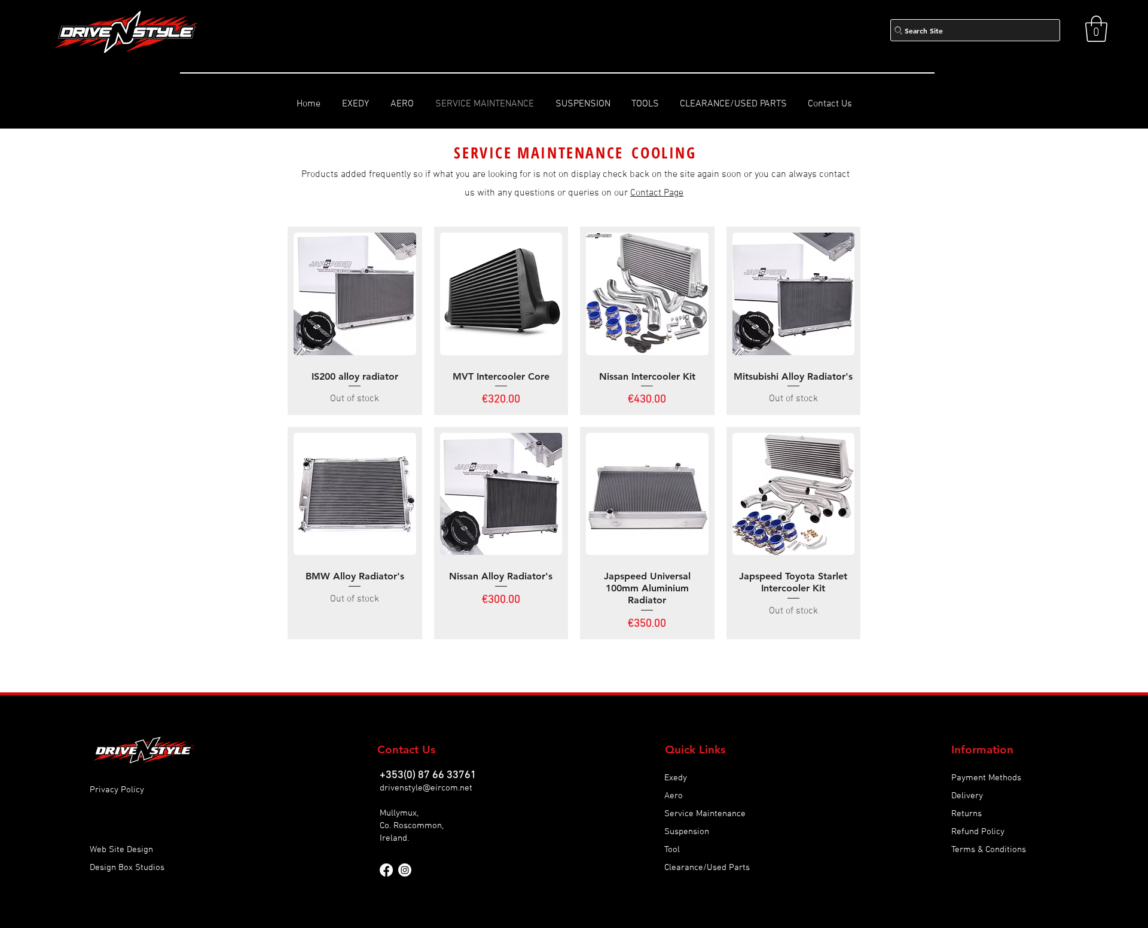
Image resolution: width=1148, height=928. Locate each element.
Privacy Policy (117, 789)
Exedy (675, 778)
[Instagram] (404, 870)
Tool (672, 849)
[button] (1096, 29)
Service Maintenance (705, 813)
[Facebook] (386, 870)
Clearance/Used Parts (707, 867)
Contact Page (656, 193)
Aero (673, 795)
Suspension (686, 831)
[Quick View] (355, 294)
